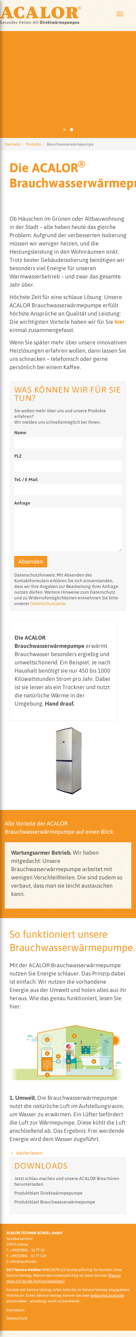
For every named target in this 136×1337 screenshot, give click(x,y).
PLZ (18, 456)
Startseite (12, 144)
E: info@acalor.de (21, 1261)
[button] (8, 864)
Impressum (15, 1310)
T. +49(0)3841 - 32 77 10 (25, 1250)
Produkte (33, 144)
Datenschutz (17, 1318)
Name (20, 432)
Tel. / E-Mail (26, 479)
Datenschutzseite (47, 603)
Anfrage (22, 502)
